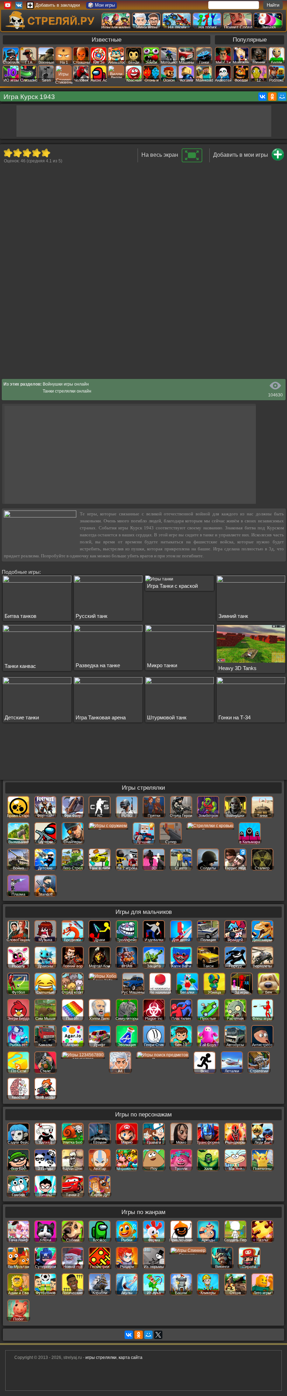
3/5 (26, 152)
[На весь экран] (192, 160)
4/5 (36, 152)
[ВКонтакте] (262, 96)
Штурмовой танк (167, 717)
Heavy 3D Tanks (237, 668)
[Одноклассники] (272, 96)
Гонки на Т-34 (234, 717)
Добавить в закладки (57, 5)
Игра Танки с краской (172, 586)
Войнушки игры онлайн (66, 384)
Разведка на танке (98, 665)
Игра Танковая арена (101, 717)
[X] (158, 1335)
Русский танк (91, 616)
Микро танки (162, 665)
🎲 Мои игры (101, 5)
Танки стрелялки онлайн (67, 391)
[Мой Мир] (282, 96)
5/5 (45, 152)
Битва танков (20, 616)
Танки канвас (20, 666)
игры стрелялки (101, 1357)
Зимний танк (233, 616)
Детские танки (22, 717)
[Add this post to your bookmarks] (278, 159)
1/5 (8, 152)
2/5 (17, 152)
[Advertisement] (143, 121)
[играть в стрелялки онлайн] (51, 27)
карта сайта (130, 1357)
